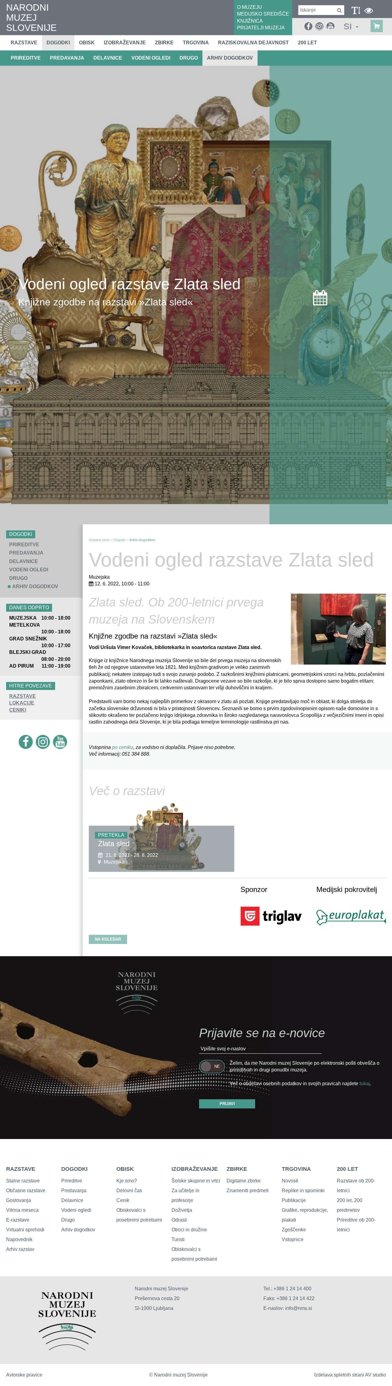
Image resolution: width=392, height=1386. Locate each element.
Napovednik (19, 1239)
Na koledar (108, 939)
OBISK (125, 1169)
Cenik (122, 1200)
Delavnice (72, 1200)
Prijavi (227, 1103)
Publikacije (294, 1200)
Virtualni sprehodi (25, 1229)
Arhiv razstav (20, 1249)
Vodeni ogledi (76, 1210)
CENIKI (17, 710)
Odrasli (179, 1219)
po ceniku (122, 747)
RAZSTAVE (22, 696)
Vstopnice (292, 1239)
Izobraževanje (125, 42)
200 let (307, 42)
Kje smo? (126, 1180)
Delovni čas (129, 1190)
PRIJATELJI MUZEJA (261, 27)
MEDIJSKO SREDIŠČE (263, 14)
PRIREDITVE (26, 58)
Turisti (178, 1239)
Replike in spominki (303, 1190)
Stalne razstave (23, 1180)
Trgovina (196, 42)
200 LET (347, 1169)
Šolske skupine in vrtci (196, 1180)
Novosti (290, 1180)
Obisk (87, 42)
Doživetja (182, 1210)
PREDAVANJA (67, 58)
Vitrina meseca (22, 1210)
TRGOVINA (296, 1169)
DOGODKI (74, 1169)
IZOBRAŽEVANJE (195, 1169)
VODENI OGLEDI (150, 58)
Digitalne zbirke (244, 1180)
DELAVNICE (107, 58)
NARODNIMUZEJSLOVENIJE (31, 17)
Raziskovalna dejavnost (253, 42)
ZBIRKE (237, 1169)
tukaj (365, 1083)
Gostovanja (18, 1200)
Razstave (24, 42)
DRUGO (188, 58)
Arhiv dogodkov (230, 58)
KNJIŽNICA (250, 21)
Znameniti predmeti (248, 1190)
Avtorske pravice (24, 1374)
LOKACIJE (21, 703)
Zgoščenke (294, 1229)
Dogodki (58, 42)
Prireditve (71, 1180)
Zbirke (164, 42)
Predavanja (73, 1190)
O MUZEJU (249, 7)
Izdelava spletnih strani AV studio (350, 1374)
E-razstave (17, 1219)
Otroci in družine (189, 1229)
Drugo (68, 1219)
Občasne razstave (25, 1190)
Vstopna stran (99, 540)
